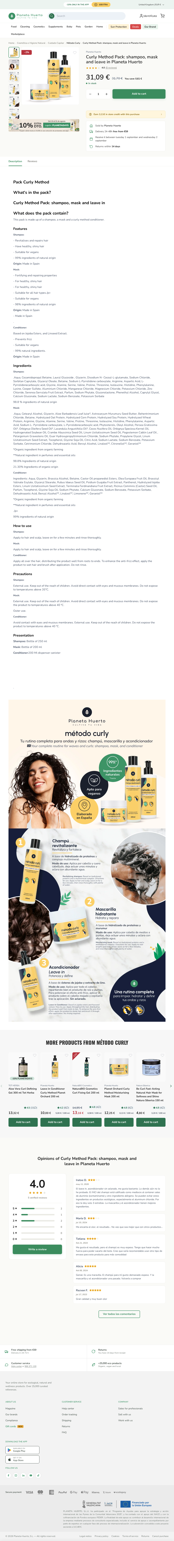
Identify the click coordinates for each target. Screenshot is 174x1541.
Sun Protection (119, 26)
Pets (78, 26)
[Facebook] (8, 1475)
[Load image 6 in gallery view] (13, 113)
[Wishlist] (75, 52)
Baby (69, 26)
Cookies (115, 1536)
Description (15, 161)
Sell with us (124, 1414)
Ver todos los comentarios (119, 1314)
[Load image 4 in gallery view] (13, 89)
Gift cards (13, 1426)
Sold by (108, 125)
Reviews (32, 161)
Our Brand (150, 26)
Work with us (125, 1420)
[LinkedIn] (23, 1475)
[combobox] (86, 16)
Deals (135, 26)
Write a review (37, 1249)
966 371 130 (30, 1366)
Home (99, 26)
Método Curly (73, 43)
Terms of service (130, 1536)
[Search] (51, 16)
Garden (89, 26)
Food (13, 26)
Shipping (66, 1420)
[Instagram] (16, 1475)
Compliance (11, 1420)
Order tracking (69, 1414)
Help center (16, 1366)
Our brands (11, 1414)
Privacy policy (101, 1536)
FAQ (64, 1432)
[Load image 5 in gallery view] (13, 101)
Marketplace (18, 34)
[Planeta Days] (43, 125)
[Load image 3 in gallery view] (13, 76)
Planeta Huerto (93, 51)
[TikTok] (38, 1475)
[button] (162, 16)
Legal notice (86, 1536)
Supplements (55, 26)
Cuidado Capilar (56, 43)
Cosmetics (39, 26)
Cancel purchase (160, 1536)
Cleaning (25, 26)
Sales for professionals (130, 1408)
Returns (66, 1426)
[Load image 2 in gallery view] (13, 64)
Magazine (10, 1408)
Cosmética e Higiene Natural (31, 43)
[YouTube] (31, 1475)
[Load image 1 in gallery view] (13, 52)
